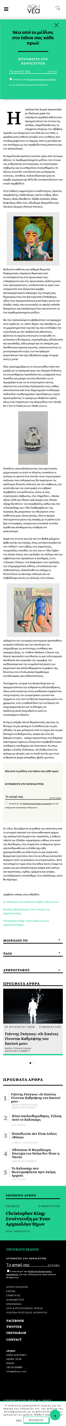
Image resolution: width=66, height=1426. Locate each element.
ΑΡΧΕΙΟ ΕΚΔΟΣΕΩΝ (17, 1286)
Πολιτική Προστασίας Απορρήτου (37, 803)
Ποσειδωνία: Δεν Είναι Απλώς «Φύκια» (34, 1135)
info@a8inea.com (16, 1371)
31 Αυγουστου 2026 (20, 1027)
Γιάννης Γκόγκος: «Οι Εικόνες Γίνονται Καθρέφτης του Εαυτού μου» (35, 1098)
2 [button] (34, 1063)
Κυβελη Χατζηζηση (25, 1142)
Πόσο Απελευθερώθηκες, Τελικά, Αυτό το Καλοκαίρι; (37, 1118)
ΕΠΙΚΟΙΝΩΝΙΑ (14, 1303)
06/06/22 (13, 1206)
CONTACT (14, 1339)
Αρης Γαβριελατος (18, 1231)
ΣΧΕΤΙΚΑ (10, 1291)
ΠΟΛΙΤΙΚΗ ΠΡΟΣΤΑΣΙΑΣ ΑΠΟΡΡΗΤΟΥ (27, 1312)
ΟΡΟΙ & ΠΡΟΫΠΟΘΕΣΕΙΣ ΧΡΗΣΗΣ (24, 1308)
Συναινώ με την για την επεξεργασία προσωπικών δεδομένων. (31, 1274)
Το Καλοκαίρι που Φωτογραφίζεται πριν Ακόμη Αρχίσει (33, 1172)
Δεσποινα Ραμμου (24, 1107)
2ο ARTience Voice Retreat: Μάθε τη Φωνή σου (31, 902)
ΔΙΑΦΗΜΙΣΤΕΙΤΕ (15, 1299)
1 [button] (30, 1063)
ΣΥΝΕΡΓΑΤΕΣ (13, 1295)
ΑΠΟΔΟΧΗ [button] (36, 1420)
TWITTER (14, 1327)
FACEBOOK (15, 1321)
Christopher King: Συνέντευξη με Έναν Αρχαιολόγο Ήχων (28, 1219)
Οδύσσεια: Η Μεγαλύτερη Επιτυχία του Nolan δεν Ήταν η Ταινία (35, 1153)
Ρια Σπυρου (19, 1124)
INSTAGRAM (16, 1333)
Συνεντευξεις (50, 1027)
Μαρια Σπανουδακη (25, 1104)
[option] (33, 1022)
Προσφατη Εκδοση (22, 1249)
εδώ (18, 1420)
